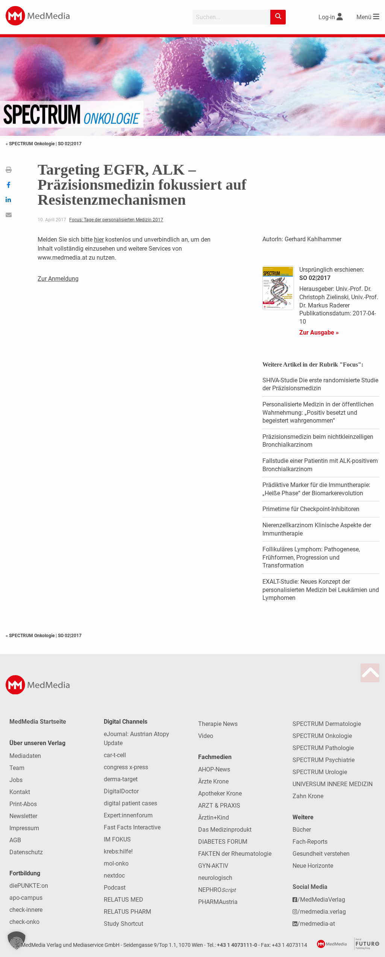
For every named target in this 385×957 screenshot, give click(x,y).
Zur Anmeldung (58, 278)
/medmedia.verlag (321, 911)
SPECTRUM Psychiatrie (324, 760)
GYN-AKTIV (213, 865)
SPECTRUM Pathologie (323, 748)
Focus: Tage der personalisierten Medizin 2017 (116, 219)
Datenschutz (26, 852)
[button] (16, 940)
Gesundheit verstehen (321, 853)
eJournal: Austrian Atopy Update (136, 738)
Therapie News (218, 723)
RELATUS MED (123, 899)
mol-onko (116, 863)
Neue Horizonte (313, 865)
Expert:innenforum (128, 815)
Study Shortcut (123, 923)
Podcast (115, 887)
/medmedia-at (316, 923)
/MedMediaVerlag (321, 899)
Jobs (16, 780)
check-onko (24, 921)
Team (16, 767)
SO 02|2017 (70, 143)
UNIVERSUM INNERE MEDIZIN (333, 784)
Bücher (302, 829)
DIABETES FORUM (222, 841)
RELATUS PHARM (127, 911)
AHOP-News (214, 769)
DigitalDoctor (121, 791)
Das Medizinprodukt (225, 829)
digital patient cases (130, 803)
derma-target (121, 779)
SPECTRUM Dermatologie (327, 723)
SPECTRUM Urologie (320, 772)
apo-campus (25, 897)
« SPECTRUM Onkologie (31, 143)
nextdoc (114, 875)
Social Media (310, 886)
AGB (15, 840)
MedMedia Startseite (37, 721)
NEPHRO (217, 889)
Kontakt (19, 792)
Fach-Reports (310, 841)
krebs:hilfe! (118, 851)
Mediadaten (25, 755)
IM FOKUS (117, 839)
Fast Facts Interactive (132, 827)
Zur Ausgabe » (319, 332)
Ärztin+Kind (213, 817)
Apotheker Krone (220, 793)
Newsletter (23, 816)
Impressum (24, 828)
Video (205, 735)
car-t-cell (115, 755)
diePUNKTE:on (28, 885)
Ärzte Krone (213, 781)
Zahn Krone (308, 796)
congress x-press (126, 767)
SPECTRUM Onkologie (322, 735)
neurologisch (215, 877)
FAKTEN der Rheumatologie (234, 853)
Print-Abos (23, 804)
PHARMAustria (218, 901)
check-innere (25, 909)
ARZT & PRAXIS (219, 805)
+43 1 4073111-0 (237, 945)
